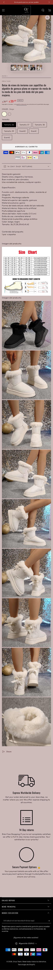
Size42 (7, 137)
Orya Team (6, 81)
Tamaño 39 (9, 131)
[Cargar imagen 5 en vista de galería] (39, 68)
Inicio (4, 76)
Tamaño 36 (9, 125)
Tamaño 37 (24, 125)
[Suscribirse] (49, 921)
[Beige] (4, 114)
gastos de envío (22, 104)
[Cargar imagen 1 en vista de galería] (13, 68)
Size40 (22, 131)
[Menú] (3, 10)
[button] (43, 10)
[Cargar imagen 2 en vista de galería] (20, 68)
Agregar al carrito (26, 147)
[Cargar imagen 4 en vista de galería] (33, 68)
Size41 (34, 131)
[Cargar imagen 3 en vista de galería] (26, 68)
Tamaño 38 (40, 125)
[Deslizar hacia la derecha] (49, 2)
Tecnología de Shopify (26, 964)
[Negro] (9, 114)
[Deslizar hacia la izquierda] (4, 2)
